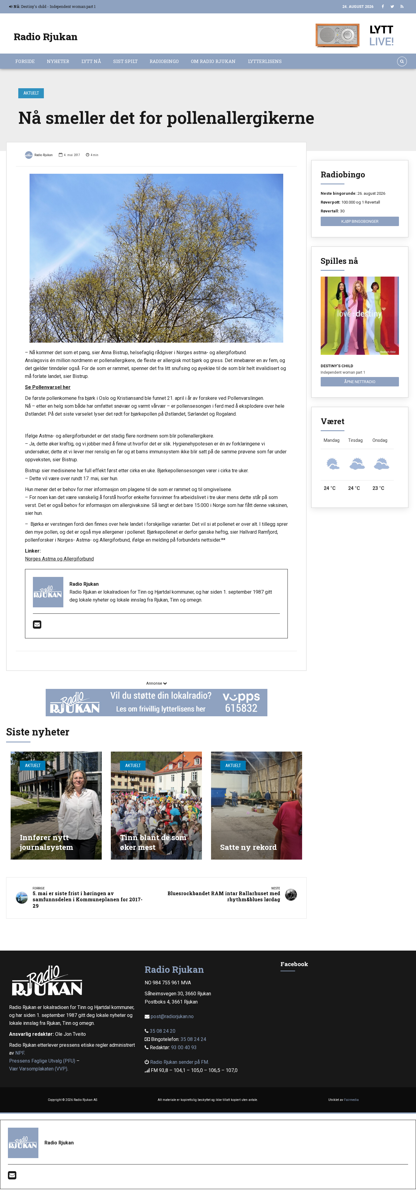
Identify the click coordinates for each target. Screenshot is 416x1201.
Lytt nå (91, 61)
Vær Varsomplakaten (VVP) (38, 1069)
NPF (19, 1053)
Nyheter (58, 61)
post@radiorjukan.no (172, 1016)
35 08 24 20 (162, 1031)
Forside (25, 61)
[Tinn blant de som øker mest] (156, 805)
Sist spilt (125, 61)
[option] (156, 258)
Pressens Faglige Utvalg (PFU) (42, 1061)
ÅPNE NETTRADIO (359, 381)
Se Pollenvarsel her (48, 387)
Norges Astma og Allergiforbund (59, 559)
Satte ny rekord (248, 847)
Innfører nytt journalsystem (46, 842)
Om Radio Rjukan (213, 61)
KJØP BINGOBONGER (360, 221)
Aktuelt (31, 93)
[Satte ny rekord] (256, 805)
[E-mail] (37, 626)
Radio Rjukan (46, 36)
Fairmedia (351, 1100)
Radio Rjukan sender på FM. (179, 1062)
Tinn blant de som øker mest (153, 842)
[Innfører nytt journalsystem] (56, 805)
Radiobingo (164, 61)
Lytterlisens (265, 61)
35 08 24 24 (193, 1039)
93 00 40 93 (184, 1047)
